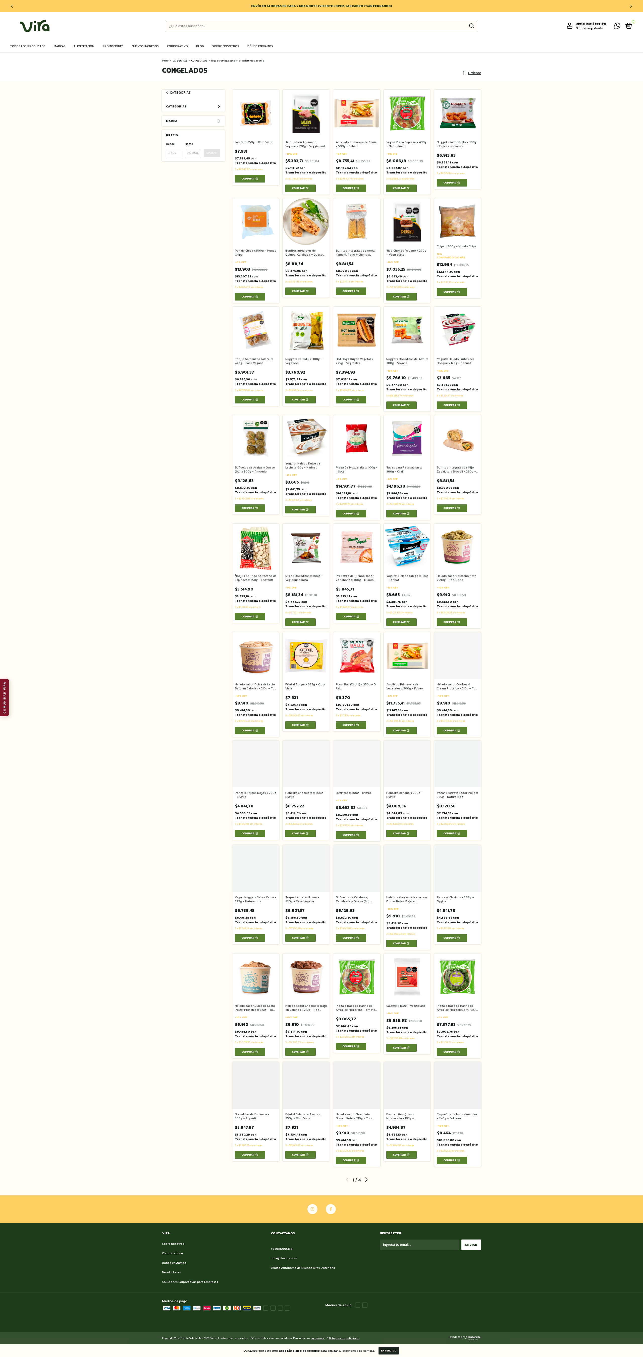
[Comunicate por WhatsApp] (617, 27)
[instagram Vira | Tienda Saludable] (312, 1209)
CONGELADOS (199, 61)
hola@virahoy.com (284, 1258)
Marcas (59, 46)
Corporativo (177, 46)
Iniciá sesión (596, 23)
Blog (200, 46)
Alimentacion (84, 46)
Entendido (388, 1350)
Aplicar (211, 152)
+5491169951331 (282, 1249)
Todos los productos (27, 46)
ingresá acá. (318, 1338)
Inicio (165, 61)
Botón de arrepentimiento (344, 1338)
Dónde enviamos (260, 46)
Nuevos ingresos (145, 46)
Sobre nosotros (225, 46)
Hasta (189, 144)
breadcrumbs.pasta (223, 61)
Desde (170, 144)
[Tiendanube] (465, 1339)
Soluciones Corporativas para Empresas (190, 1282)
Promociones (113, 46)
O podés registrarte (589, 28)
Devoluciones (171, 1272)
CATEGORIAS (180, 61)
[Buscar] (471, 25)
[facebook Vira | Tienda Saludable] (331, 1209)
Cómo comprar (172, 1253)
